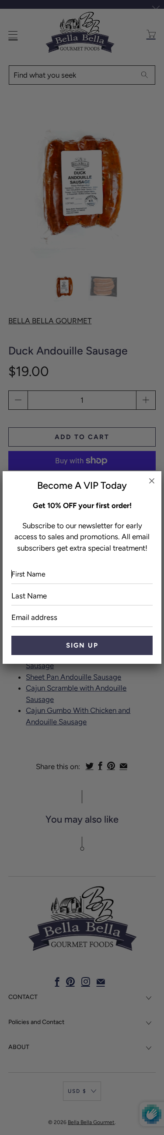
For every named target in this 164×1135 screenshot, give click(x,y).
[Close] (151, 481)
